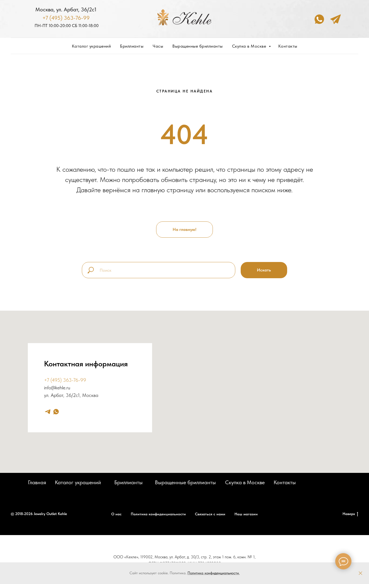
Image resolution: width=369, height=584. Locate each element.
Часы (158, 46)
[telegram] (47, 411)
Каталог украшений (91, 46)
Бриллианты (131, 46)
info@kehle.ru (57, 387)
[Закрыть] (360, 573)
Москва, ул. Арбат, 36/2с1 (65, 9)
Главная (37, 482)
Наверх (349, 514)
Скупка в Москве (249, 46)
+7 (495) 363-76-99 (66, 18)
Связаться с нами (210, 514)
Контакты (287, 46)
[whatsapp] (56, 411)
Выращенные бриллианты (197, 46)
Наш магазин (246, 514)
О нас (116, 514)
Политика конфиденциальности (213, 573)
